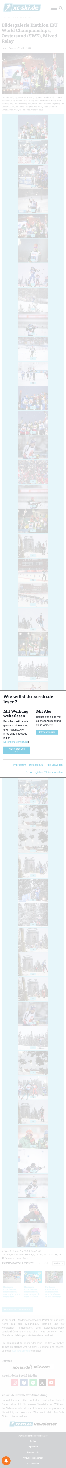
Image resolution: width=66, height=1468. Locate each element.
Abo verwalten (55, 764)
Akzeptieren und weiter (17, 750)
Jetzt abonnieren (47, 732)
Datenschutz (36, 764)
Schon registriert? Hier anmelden (44, 772)
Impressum (19, 764)
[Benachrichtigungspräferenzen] (6, 1460)
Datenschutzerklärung (15, 741)
